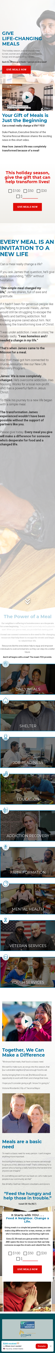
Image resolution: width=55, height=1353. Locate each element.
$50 (30, 191)
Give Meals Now (16, 69)
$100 (16, 191)
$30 (43, 191)
